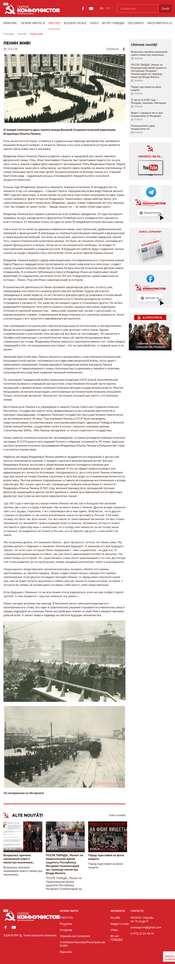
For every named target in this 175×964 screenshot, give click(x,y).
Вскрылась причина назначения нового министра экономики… (19, 859)
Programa (66, 924)
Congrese (66, 930)
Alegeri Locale (75, 23)
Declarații (136, 23)
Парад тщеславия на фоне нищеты (106, 857)
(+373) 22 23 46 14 (142, 933)
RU (102, 8)
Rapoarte (66, 952)
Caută (165, 8)
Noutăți (54, 23)
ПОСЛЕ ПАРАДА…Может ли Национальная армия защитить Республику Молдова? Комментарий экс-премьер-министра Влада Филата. (64, 864)
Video (94, 23)
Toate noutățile (117, 815)
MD (108, 8)
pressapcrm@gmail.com (146, 927)
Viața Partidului (159, 23)
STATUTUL (66, 917)
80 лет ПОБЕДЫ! (113, 23)
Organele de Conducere (75, 936)
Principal (10, 23)
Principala (8, 33)
